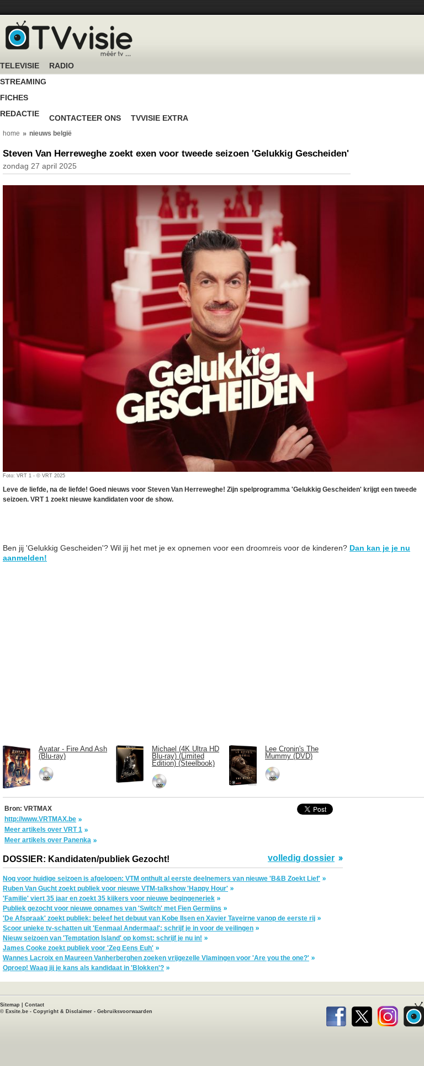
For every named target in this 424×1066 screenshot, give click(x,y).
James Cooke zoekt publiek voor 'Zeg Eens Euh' (78, 948)
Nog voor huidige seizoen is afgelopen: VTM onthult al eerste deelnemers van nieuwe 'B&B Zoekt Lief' (161, 878)
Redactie (19, 114)
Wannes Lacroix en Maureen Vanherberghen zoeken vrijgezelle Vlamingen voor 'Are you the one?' (156, 958)
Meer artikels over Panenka (47, 840)
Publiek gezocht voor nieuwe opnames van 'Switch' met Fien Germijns (112, 908)
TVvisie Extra (159, 118)
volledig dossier (301, 858)
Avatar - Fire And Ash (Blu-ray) (73, 752)
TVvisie (414, 1014)
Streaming (23, 82)
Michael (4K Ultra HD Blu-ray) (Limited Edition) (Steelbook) (185, 756)
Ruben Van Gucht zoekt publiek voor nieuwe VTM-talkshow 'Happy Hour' (115, 888)
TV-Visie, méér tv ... (69, 38)
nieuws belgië (50, 133)
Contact (34, 1005)
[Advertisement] (91, 529)
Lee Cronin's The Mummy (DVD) (292, 752)
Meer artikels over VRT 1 (43, 829)
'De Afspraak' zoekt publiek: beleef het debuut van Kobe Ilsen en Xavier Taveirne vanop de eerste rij (159, 918)
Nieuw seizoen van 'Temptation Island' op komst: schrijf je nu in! (102, 938)
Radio (61, 66)
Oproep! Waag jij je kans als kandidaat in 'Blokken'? (83, 968)
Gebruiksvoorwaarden (124, 1011)
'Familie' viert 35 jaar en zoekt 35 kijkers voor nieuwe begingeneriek (109, 898)
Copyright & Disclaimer (62, 1011)
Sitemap (10, 1005)
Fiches (14, 98)
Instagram (388, 1014)
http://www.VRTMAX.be (40, 819)
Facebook (336, 1014)
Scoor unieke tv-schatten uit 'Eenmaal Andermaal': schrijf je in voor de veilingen (128, 928)
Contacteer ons (85, 118)
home (11, 133)
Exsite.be (17, 1011)
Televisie (19, 66)
